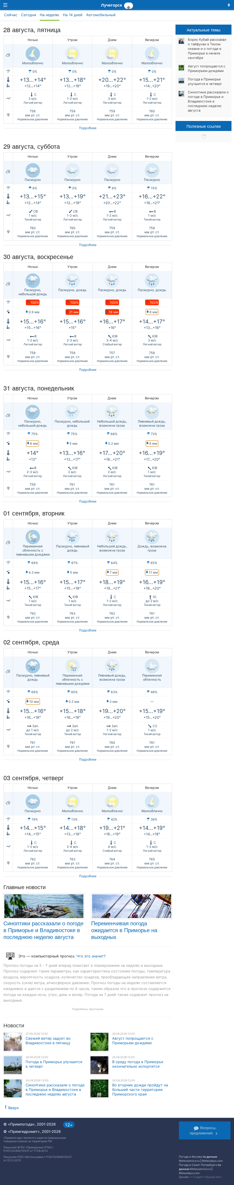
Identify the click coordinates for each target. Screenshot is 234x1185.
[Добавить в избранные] (128, 6)
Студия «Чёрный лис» (207, 1177)
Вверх (13, 1107)
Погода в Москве (190, 1156)
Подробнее (87, 128)
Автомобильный (101, 15)
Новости (13, 1025)
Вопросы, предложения (203, 1130)
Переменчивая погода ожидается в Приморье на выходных (124, 930)
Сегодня (28, 15)
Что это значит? (91, 956)
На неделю (49, 15)
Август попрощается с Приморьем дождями (132, 1040)
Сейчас (10, 15)
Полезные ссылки (203, 126)
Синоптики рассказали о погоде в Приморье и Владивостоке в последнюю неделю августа (43, 930)
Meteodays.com (212, 1160)
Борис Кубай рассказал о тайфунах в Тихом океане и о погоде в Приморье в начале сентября (207, 49)
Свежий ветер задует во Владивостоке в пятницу (48, 1040)
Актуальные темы (204, 30)
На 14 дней (72, 15)
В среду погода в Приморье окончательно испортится (137, 1064)
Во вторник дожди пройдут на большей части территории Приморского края (140, 1089)
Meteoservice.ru (189, 1160)
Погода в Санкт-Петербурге (198, 1165)
